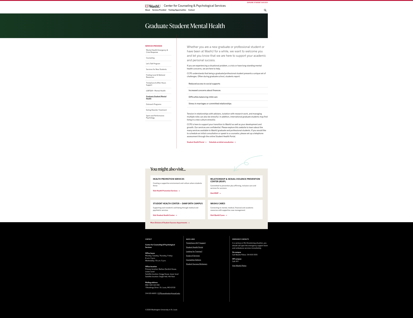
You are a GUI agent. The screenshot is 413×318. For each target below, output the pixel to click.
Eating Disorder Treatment (156, 110)
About (147, 10)
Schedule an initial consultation (221, 142)
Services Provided (159, 10)
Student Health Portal (195, 142)
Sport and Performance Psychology (155, 117)
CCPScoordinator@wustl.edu (169, 293)
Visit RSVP (214, 193)
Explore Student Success (257, 2)
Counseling (150, 58)
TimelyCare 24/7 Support (196, 243)
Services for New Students (156, 69)
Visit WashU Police (239, 266)
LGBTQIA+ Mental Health (156, 91)
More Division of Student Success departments (168, 223)
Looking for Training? (194, 252)
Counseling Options (193, 260)
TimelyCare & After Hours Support (156, 84)
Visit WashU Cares (217, 215)
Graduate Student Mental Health (156, 98)
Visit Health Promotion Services (165, 191)
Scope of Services (193, 256)
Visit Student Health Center (164, 215)
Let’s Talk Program (153, 64)
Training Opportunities (177, 10)
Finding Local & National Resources (155, 76)
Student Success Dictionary (196, 264)
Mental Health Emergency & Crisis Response (157, 51)
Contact (191, 10)
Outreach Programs (153, 104)
